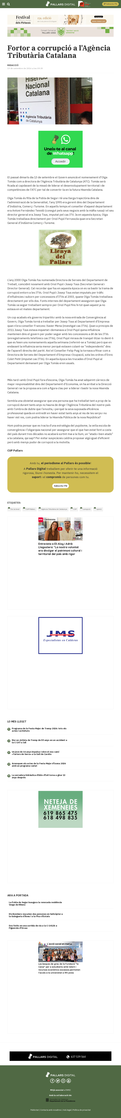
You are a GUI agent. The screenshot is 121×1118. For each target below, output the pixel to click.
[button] (110, 4)
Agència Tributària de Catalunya (54, 509)
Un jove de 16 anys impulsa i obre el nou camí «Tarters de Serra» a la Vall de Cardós (35, 753)
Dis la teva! (15, 509)
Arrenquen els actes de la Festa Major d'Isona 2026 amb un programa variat (39, 764)
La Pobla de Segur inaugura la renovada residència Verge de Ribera (35, 903)
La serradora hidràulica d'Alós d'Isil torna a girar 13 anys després (38, 776)
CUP (75, 509)
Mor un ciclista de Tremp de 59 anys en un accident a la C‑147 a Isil (39, 741)
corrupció (86, 509)
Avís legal (67, 1110)
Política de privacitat (82, 1110)
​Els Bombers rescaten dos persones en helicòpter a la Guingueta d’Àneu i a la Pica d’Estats (36, 915)
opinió (99, 509)
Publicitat (35, 1110)
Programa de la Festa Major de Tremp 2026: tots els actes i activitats (39, 729)
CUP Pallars (30, 509)
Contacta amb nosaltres (50, 1110)
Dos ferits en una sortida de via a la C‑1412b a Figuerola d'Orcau (33, 927)
